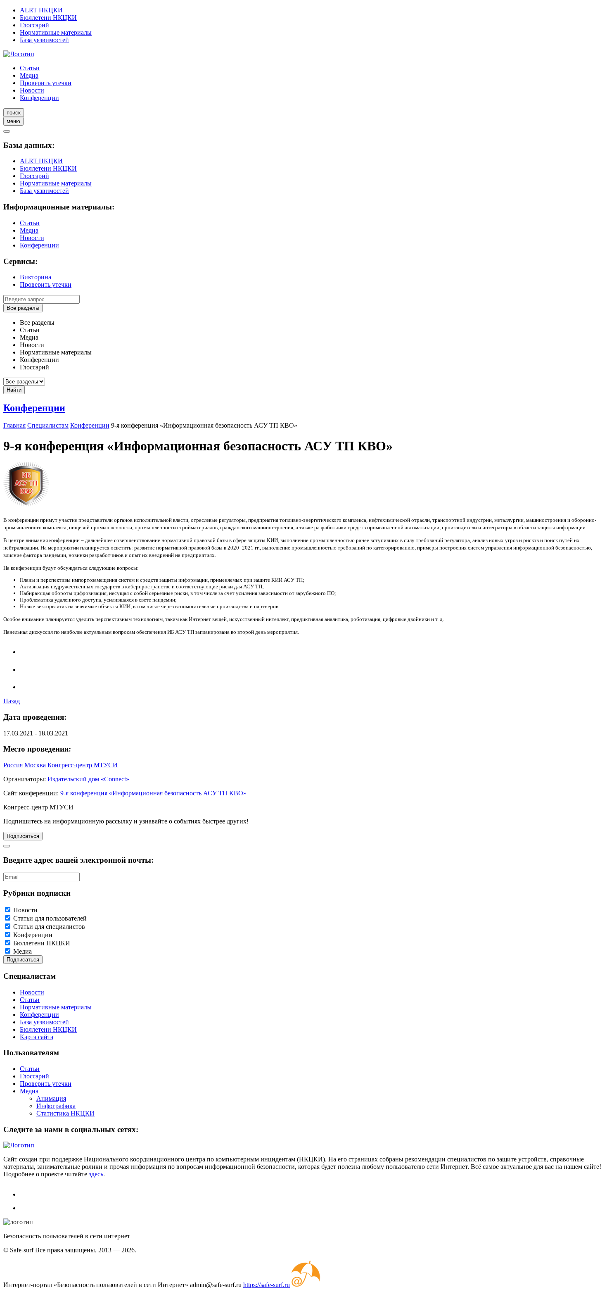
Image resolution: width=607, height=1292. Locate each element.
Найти (14, 390)
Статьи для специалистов (49, 926)
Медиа (29, 75)
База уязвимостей (44, 39)
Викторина (35, 277)
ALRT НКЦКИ (41, 10)
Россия (13, 765)
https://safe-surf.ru (266, 1284)
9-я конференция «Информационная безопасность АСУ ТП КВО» (153, 793)
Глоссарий (34, 25)
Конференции (39, 97)
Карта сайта (36, 1036)
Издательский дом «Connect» (88, 779)
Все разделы (23, 308)
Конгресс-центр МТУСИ (82, 765)
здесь (96, 1174)
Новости (32, 90)
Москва (35, 765)
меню (13, 121)
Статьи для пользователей (50, 918)
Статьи (30, 67)
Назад (11, 700)
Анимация (51, 1098)
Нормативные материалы (56, 32)
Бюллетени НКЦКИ (48, 17)
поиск (14, 112)
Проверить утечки (45, 82)
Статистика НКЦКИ (65, 1113)
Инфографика (56, 1105)
